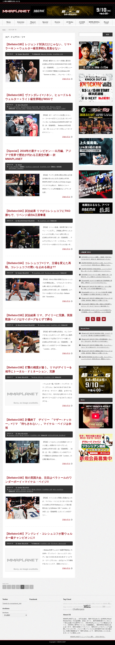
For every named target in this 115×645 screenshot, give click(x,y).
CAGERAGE (88, 603)
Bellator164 (53, 220)
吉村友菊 (58, 166)
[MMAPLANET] (16, 12)
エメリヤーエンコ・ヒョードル (29, 106)
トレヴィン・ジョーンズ (32, 166)
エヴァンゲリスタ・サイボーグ (56, 435)
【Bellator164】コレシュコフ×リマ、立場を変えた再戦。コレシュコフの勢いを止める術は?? (38, 265)
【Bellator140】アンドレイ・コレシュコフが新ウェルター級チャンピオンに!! (39, 535)
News (19, 104)
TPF (103, 607)
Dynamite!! (70, 606)
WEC (87, 606)
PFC (93, 603)
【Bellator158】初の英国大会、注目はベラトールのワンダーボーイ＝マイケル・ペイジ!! (38, 479)
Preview (20, 54)
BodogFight (81, 603)
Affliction (65, 603)
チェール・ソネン (21, 108)
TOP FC (75, 603)
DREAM (97, 603)
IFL (71, 609)
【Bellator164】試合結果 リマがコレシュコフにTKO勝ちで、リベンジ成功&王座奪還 (37, 212)
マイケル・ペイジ (45, 325)
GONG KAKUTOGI (96, 606)
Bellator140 (36, 543)
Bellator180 (37, 54)
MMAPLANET (61, 642)
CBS (101, 603)
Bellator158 (64, 325)
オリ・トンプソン (58, 489)
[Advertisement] (96, 232)
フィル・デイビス (14, 166)
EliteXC (105, 603)
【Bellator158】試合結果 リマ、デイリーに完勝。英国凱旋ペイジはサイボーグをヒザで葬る (38, 317)
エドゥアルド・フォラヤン (16, 168)
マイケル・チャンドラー (33, 108)
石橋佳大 (53, 166)
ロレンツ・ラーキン (46, 54)
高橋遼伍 (22, 166)
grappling (108, 606)
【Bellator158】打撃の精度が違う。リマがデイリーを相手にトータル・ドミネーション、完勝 (38, 369)
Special (20, 164)
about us (65, 609)
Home (4, 29)
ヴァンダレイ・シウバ (59, 108)
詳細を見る (66, 79)
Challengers (78, 609)
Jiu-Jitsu (70, 603)
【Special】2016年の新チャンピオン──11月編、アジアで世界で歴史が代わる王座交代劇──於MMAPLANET (38, 154)
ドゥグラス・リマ (58, 54)
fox (69, 609)
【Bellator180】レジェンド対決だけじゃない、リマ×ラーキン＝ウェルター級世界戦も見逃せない (38, 46)
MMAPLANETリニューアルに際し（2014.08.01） (87, 637)
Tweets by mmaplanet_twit (11, 603)
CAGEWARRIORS (78, 606)
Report (19, 377)
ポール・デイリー (38, 377)
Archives (5, 612)
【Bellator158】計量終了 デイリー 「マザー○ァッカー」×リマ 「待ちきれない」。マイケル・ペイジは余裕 (38, 423)
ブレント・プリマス (55, 106)
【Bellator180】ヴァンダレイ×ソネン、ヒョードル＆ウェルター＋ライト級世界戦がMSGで (38, 97)
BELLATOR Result (23, 220)
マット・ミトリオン (14, 106)
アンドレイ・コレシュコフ (52, 273)
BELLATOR (26, 54)
